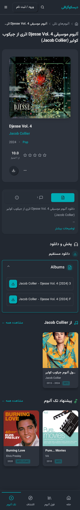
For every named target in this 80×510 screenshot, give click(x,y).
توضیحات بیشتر (65, 228)
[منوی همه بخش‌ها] (6, 7)
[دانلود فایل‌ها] (13, 170)
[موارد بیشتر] (25, 170)
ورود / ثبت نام (25, 7)
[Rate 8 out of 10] (40, 155)
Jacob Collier (19, 134)
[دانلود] (13, 284)
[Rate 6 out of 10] (35, 155)
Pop (25, 142)
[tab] (62, 197)
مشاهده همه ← (12, 323)
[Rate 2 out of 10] (25, 155)
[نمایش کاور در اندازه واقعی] (40, 87)
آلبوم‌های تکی (60, 24)
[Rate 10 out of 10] (44, 155)
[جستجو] (42, 7)
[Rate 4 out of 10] (30, 155)
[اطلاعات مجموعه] (17, 197)
